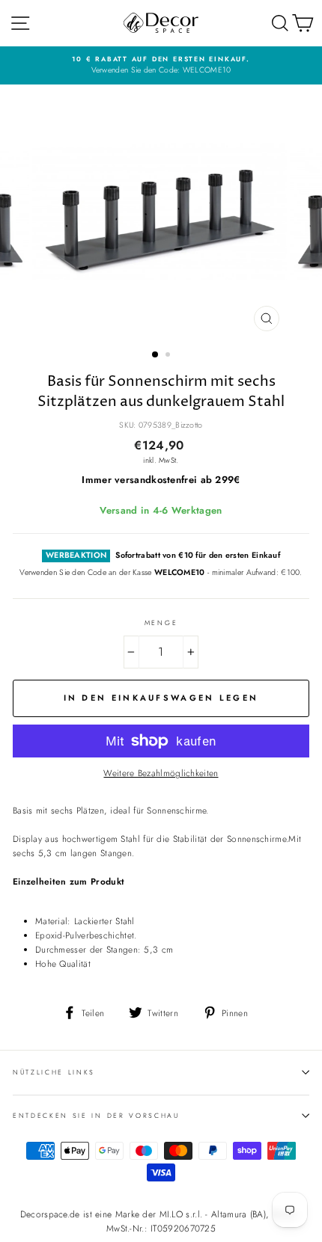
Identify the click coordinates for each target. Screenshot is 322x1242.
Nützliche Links (54, 1072)
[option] (161, 65)
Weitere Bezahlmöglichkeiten (160, 772)
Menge (161, 622)
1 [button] (156, 355)
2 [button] (169, 356)
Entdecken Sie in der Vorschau (96, 1115)
